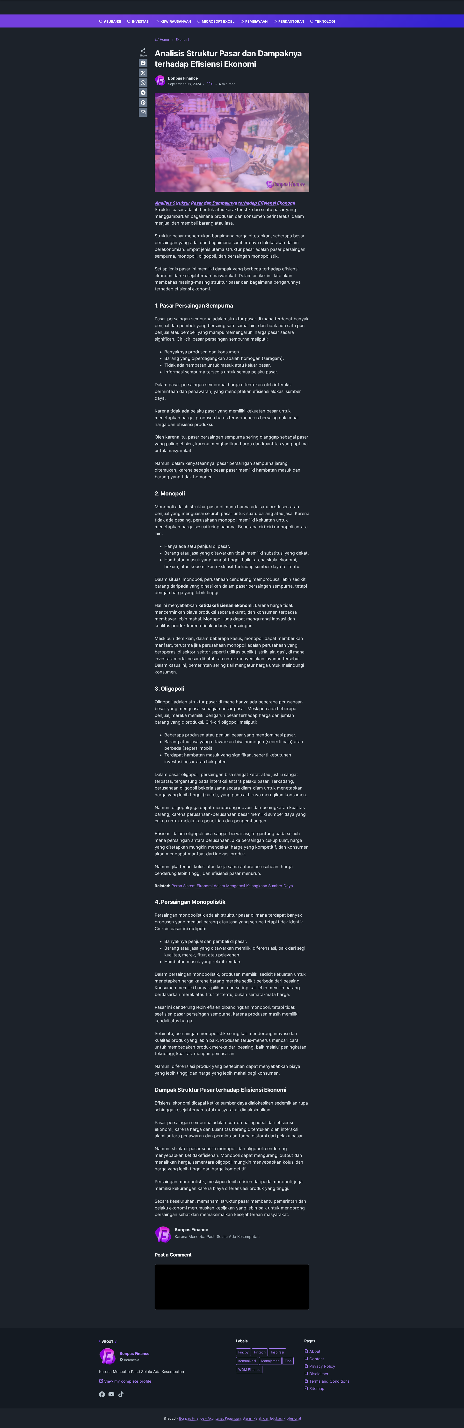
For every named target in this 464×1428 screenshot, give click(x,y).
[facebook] (143, 63)
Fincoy (243, 1352)
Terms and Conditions (328, 1381)
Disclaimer (318, 1373)
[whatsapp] (143, 82)
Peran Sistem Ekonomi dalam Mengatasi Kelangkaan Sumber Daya (232, 885)
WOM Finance (249, 1369)
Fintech (260, 1352)
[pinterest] (143, 102)
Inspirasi (277, 1352)
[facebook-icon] (102, 1395)
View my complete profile (127, 1381)
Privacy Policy (321, 1366)
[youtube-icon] (111, 1395)
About (314, 1351)
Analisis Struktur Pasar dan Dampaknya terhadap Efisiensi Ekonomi (225, 203)
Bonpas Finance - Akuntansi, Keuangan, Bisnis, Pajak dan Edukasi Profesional (240, 1418)
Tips (288, 1361)
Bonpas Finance (135, 1353)
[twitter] (143, 73)
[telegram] (143, 92)
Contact (316, 1358)
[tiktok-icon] (121, 1395)
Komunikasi (247, 1361)
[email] (143, 112)
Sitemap (316, 1388)
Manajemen (270, 1361)
